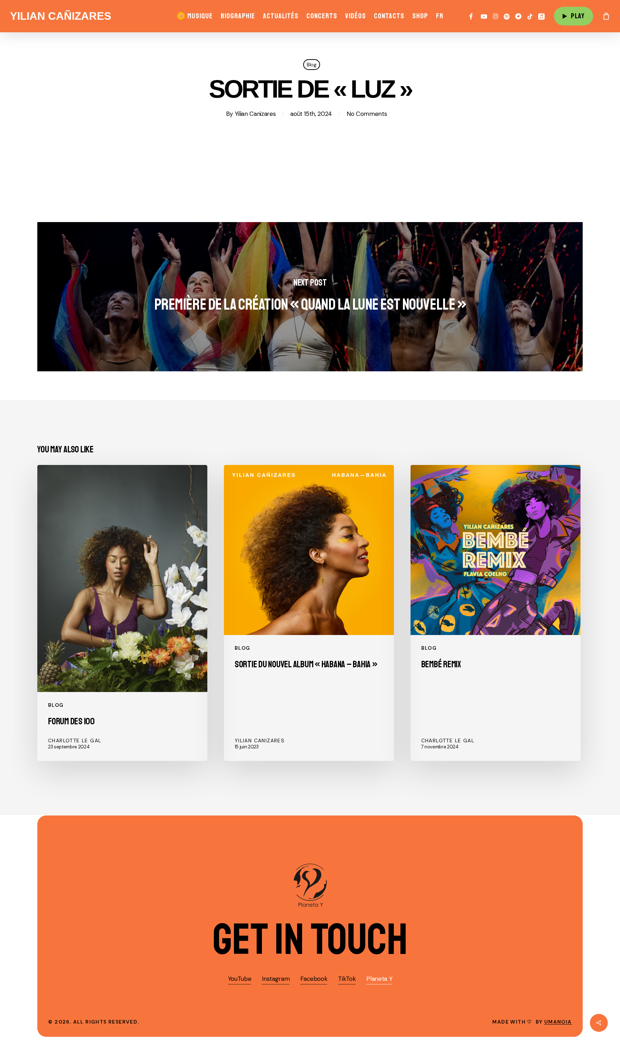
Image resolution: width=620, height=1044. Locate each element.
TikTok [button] (347, 979)
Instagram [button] (276, 979)
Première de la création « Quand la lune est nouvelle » (310, 296)
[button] (310, 940)
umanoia (558, 1022)
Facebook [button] (313, 979)
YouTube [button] (240, 979)
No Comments (367, 114)
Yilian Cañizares (60, 16)
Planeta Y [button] (379, 979)
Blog (311, 64)
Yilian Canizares (255, 114)
